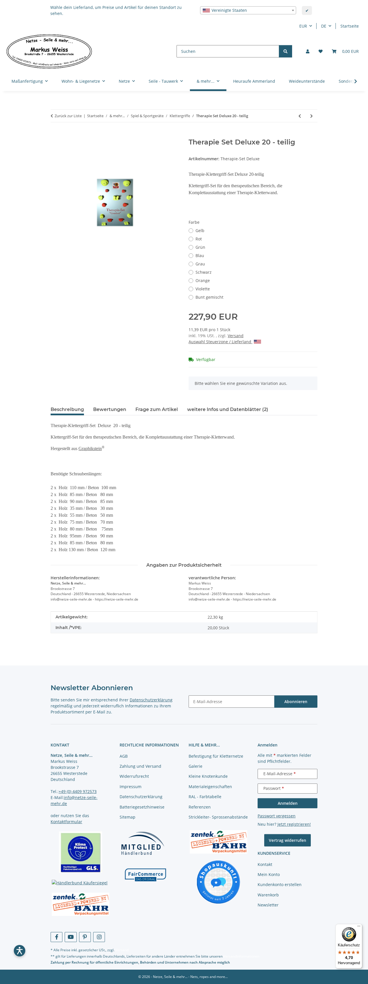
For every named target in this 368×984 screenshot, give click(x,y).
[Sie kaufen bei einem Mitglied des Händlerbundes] (143, 843)
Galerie (195, 766)
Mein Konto (269, 874)
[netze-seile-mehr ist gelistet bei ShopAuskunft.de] (218, 881)
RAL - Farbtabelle (205, 796)
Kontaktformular (66, 821)
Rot (198, 239)
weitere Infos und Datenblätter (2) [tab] (227, 409)
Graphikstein (90, 448)
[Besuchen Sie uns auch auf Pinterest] (85, 937)
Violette (202, 289)
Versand (236, 335)
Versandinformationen (241, 956)
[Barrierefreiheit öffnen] (19, 950)
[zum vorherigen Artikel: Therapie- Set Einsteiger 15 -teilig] (300, 116)
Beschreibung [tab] (67, 409)
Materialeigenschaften (210, 786)
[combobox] (248, 10)
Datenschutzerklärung (151, 700)
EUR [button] (303, 26)
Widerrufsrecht (134, 776)
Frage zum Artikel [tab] (156, 409)
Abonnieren (295, 701)
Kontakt (265, 864)
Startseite (349, 26)
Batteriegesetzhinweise (142, 807)
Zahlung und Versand (140, 766)
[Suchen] (285, 51)
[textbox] (248, 10)
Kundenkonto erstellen (280, 884)
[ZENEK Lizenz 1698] (80, 904)
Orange (202, 280)
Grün (200, 247)
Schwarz (203, 272)
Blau (199, 255)
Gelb (199, 230)
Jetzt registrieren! (294, 824)
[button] (307, 51)
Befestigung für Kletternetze (216, 756)
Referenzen (200, 807)
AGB (124, 756)
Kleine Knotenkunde (208, 776)
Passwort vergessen (277, 816)
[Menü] (358, 927)
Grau (200, 264)
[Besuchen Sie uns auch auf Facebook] (56, 937)
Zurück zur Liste (68, 115)
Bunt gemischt (209, 297)
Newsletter (268, 905)
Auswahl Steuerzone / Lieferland (220, 341)
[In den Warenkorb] (55, 135)
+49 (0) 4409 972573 (78, 791)
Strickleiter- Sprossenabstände (218, 817)
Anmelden (288, 803)
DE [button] (323, 26)
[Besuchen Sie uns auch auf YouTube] (70, 937)
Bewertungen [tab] (109, 409)
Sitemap (127, 817)
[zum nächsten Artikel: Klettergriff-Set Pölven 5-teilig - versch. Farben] (311, 116)
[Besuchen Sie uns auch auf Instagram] (99, 937)
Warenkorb (268, 895)
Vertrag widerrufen (287, 840)
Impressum (130, 786)
